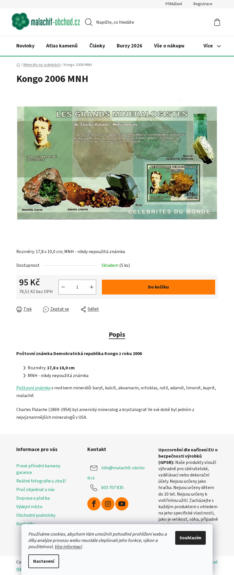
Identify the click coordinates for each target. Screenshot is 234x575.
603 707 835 (112, 487)
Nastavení (43, 561)
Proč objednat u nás (35, 489)
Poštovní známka (33, 388)
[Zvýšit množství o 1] (91, 287)
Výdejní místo (29, 507)
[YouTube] (121, 503)
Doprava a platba (33, 498)
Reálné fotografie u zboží (41, 481)
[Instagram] (107, 503)
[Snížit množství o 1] (63, 287)
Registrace (202, 4)
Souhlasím (190, 538)
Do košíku (158, 287)
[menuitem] (25, 46)
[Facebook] (93, 503)
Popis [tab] (117, 335)
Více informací (68, 547)
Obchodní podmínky (35, 515)
